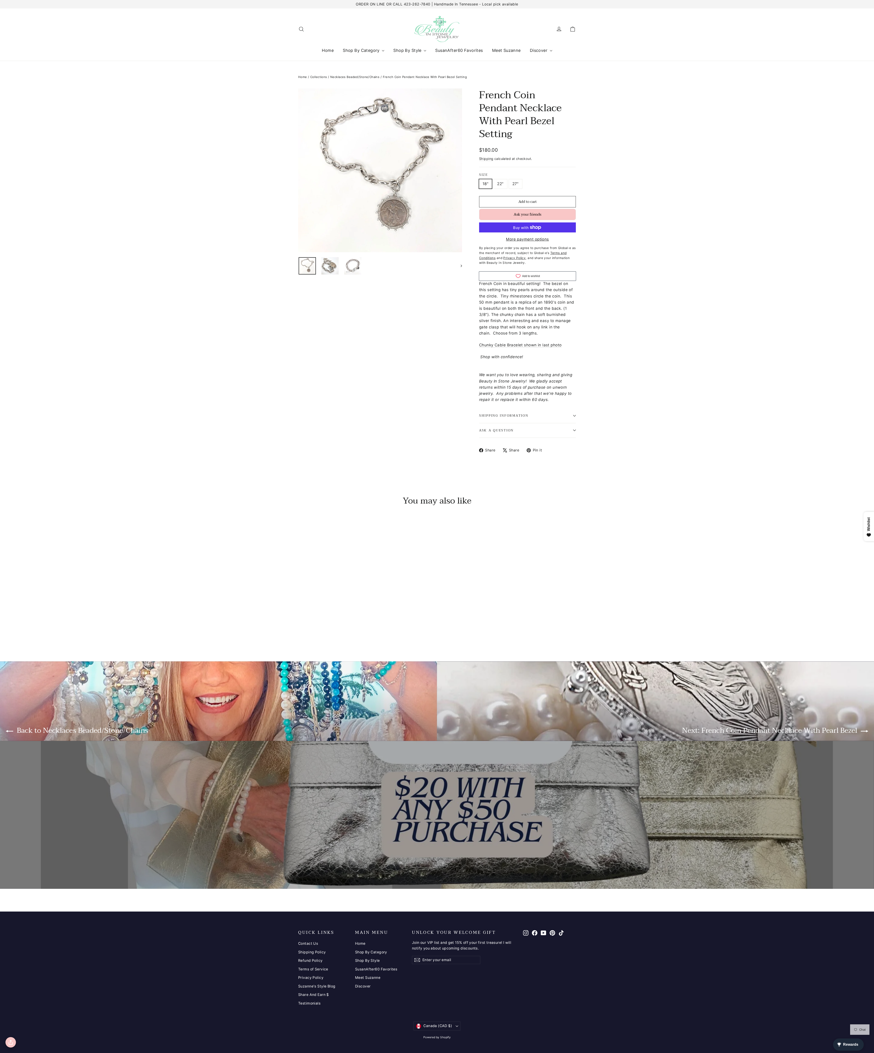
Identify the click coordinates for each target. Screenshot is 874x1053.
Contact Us (308, 943)
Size (483, 175)
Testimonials (309, 1003)
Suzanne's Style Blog (316, 986)
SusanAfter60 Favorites (459, 50)
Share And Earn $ (313, 995)
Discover (539, 50)
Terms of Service (313, 969)
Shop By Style (408, 50)
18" (485, 183)
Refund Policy (310, 960)
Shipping (486, 159)
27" (515, 183)
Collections (318, 77)
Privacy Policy (310, 977)
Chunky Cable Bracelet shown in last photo (520, 345)
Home (328, 50)
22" (500, 183)
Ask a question (496, 430)
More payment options (527, 239)
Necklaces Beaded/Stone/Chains (354, 77)
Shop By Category (362, 50)
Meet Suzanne (506, 50)
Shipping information (503, 415)
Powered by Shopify (437, 1037)
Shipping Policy (312, 952)
